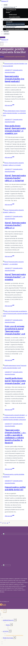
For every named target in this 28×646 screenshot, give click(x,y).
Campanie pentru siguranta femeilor (15, 24)
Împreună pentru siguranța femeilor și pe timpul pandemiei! (14, 78)
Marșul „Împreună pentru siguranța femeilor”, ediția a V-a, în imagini (15, 178)
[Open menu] (1, 43)
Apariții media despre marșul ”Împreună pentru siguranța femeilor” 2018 (15, 380)
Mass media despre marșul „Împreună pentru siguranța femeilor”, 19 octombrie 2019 (15, 129)
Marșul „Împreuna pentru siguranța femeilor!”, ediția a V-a (15, 225)
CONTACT (6, 34)
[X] (3, 605)
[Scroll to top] (1, 611)
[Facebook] (1, 605)
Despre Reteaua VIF (11, 9)
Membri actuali (13, 14)
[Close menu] (0, 614)
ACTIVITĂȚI (5, 631)
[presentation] (15, 64)
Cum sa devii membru (14, 17)
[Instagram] (5, 605)
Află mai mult (9, 105)
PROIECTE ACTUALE (8, 638)
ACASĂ (5, 4)
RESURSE (6, 31)
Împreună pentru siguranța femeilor (15, 29)
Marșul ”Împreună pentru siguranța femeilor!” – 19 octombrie (15, 277)
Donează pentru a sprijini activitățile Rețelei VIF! (15, 488)
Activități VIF (9, 21)
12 (7, 523)
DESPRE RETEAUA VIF (8, 620)
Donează (2, 37)
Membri (8, 625)
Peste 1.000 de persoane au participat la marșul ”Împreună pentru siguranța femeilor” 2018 (15, 330)
